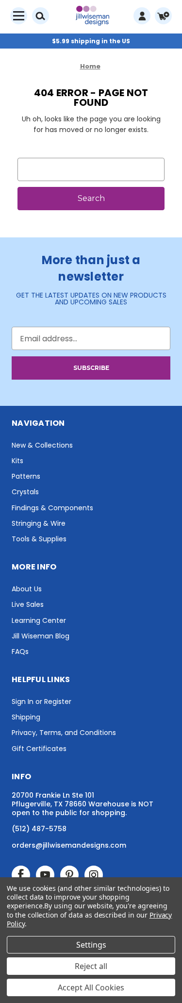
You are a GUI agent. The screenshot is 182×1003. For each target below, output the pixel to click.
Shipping (26, 717)
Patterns (26, 476)
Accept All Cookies (91, 987)
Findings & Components (52, 508)
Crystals (25, 492)
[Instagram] (93, 875)
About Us (27, 589)
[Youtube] (45, 875)
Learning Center (39, 620)
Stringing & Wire (39, 523)
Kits (17, 461)
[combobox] (91, 169)
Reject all (91, 966)
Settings (91, 944)
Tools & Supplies (39, 539)
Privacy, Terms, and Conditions (64, 732)
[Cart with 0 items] (163, 15)
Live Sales (28, 604)
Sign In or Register (41, 701)
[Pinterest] (69, 875)
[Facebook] (21, 875)
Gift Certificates (39, 748)
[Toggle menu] (18, 15)
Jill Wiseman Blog (40, 636)
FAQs (20, 651)
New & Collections (42, 445)
